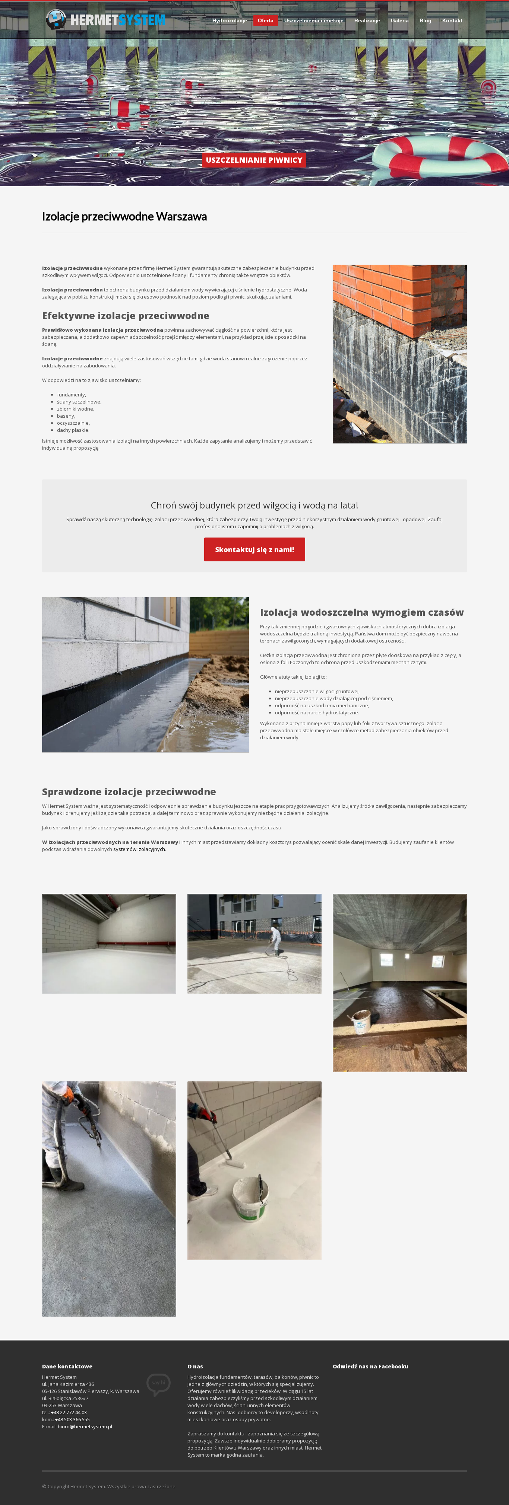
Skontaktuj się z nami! (254, 549)
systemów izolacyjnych (139, 849)
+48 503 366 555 (72, 1419)
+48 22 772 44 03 (69, 1412)
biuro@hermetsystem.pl (85, 1426)
